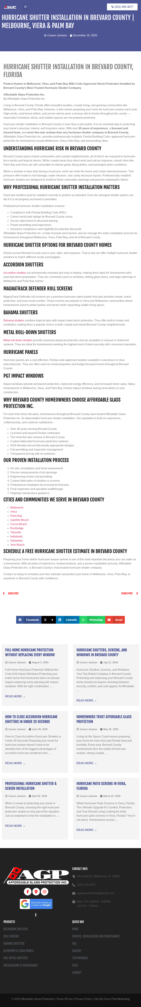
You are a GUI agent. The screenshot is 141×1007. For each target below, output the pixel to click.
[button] (25, 7)
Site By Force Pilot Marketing (112, 999)
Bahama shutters (13, 320)
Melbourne (17, 507)
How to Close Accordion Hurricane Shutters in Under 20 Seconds (31, 719)
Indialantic (16, 536)
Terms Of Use (64, 999)
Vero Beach (17, 544)
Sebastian (16, 540)
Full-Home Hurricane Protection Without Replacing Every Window (30, 652)
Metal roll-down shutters (17, 340)
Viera (13, 511)
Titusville (15, 532)
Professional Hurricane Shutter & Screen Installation (31, 785)
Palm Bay (16, 515)
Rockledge (17, 528)
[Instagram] (44, 891)
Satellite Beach (19, 519)
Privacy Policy (83, 999)
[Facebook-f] (27, 891)
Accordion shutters (14, 272)
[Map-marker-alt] (36, 891)
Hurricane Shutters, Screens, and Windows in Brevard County (102, 652)
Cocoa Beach (18, 524)
